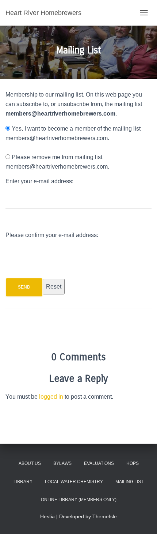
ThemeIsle (104, 516)
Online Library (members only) (78, 499)
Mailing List (129, 481)
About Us (30, 463)
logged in (51, 397)
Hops (132, 463)
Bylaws (62, 463)
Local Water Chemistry (74, 481)
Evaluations (99, 463)
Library (23, 481)
